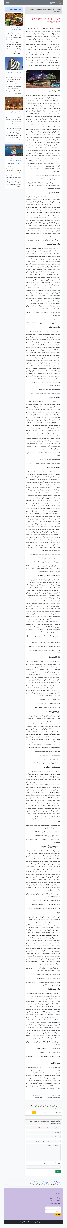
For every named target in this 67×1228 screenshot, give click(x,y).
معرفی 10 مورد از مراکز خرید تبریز (15, 112)
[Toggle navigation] (7, 2)
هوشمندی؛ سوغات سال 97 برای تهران (14, 73)
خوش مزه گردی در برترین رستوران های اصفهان (15, 28)
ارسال (58, 1171)
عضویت (58, 1214)
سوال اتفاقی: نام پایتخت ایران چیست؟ (50, 1163)
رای (34, 1113)
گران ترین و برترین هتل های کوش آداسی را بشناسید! (14, 159)
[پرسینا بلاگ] (56, 3)
